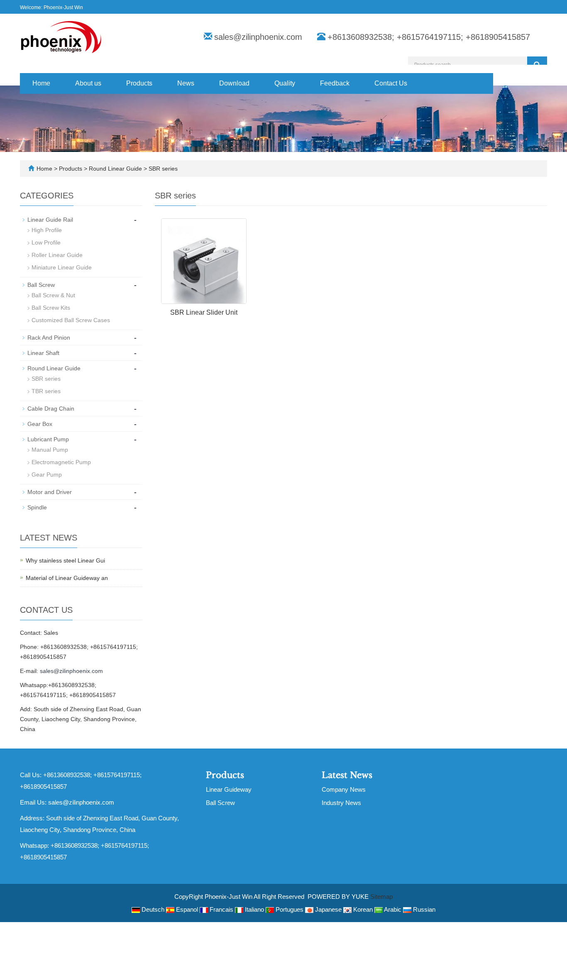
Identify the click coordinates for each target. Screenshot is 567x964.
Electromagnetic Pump (61, 462)
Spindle (37, 507)
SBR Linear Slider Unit (203, 312)
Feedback (334, 83)
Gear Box (39, 424)
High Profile (47, 230)
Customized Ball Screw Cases (71, 320)
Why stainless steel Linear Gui (65, 560)
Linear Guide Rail (50, 219)
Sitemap (381, 896)
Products (139, 83)
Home (41, 83)
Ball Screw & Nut (53, 295)
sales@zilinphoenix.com (258, 37)
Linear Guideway (229, 789)
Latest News (347, 775)
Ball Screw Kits (51, 307)
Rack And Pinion (48, 337)
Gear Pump (47, 474)
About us (88, 83)
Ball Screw (41, 284)
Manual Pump (50, 449)
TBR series (46, 391)
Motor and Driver (49, 492)
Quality (284, 83)
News (185, 83)
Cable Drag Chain (50, 408)
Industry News (341, 802)
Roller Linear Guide (57, 255)
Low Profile (46, 242)
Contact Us (390, 83)
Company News (344, 789)
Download (234, 83)
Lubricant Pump (48, 439)
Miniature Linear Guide (62, 267)
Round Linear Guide (115, 168)
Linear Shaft (43, 353)
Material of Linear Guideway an (67, 578)
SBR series (162, 168)
